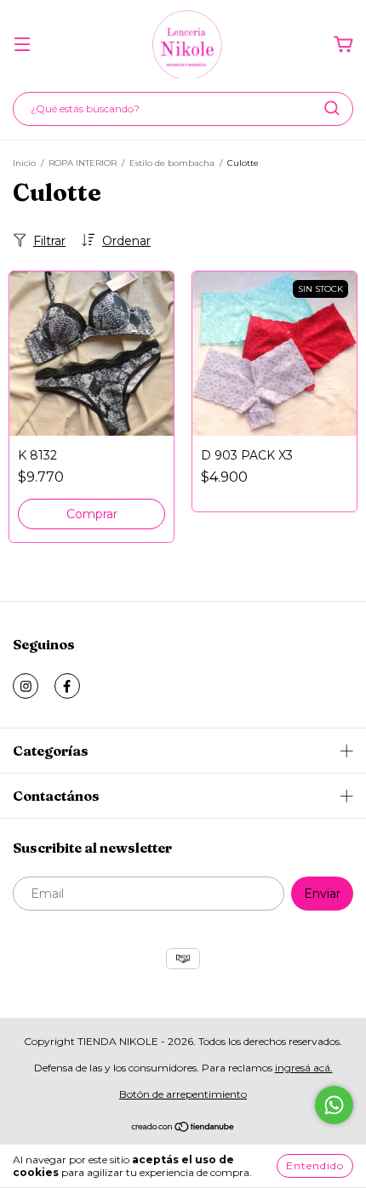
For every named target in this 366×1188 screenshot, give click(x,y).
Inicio (24, 162)
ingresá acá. (304, 1067)
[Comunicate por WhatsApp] (334, 1105)
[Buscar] (332, 108)
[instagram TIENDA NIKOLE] (25, 686)
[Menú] (22, 45)
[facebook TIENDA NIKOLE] (67, 686)
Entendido (315, 1165)
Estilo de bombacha (171, 162)
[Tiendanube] (183, 1128)
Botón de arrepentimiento (183, 1094)
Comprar (91, 514)
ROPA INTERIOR (83, 162)
